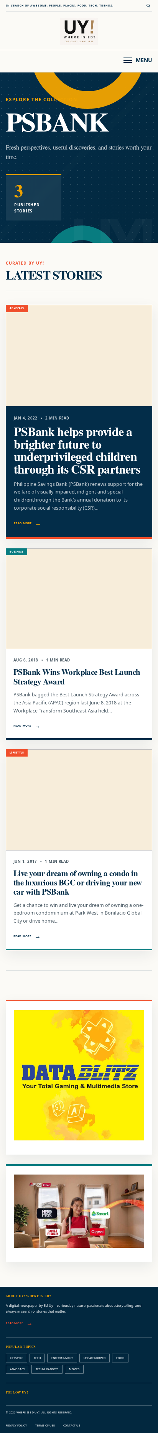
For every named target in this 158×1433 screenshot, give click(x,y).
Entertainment (62, 1358)
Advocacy (17, 1369)
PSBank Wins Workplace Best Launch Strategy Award (76, 676)
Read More (23, 523)
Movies (74, 1369)
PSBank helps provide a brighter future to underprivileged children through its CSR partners (77, 450)
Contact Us (71, 1425)
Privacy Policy (16, 1425)
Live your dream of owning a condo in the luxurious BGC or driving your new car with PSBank (77, 882)
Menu (144, 60)
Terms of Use (45, 1425)
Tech (37, 1358)
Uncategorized (94, 1358)
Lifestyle (16, 1358)
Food (120, 1358)
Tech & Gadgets (47, 1369)
